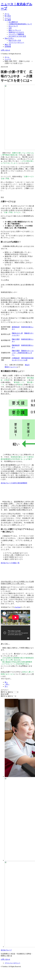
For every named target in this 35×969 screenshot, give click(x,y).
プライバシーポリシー (16, 42)
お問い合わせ (5, 50)
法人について (13, 26)
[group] (17, 225)
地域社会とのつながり (16, 32)
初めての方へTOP (15, 40)
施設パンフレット (15, 30)
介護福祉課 (16, 358)
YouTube (17, 607)
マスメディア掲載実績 (16, 34)
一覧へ (7, 684)
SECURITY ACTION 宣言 (17, 36)
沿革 (10, 28)
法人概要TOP (13, 22)
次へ (6, 686)
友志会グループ (6, 950)
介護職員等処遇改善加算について (20, 24)
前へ (6, 682)
